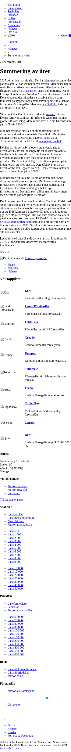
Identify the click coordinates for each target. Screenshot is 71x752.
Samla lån (13, 607)
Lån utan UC (15, 514)
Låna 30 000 (15, 581)
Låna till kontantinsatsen (22, 669)
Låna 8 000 (14, 558)
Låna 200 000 (16, 640)
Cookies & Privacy (9, 748)
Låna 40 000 (15, 585)
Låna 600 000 (16, 654)
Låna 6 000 (14, 551)
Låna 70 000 (15, 620)
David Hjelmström (36, 258)
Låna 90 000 (15, 627)
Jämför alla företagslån (21, 691)
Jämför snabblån (17, 486)
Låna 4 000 (14, 544)
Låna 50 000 (15, 588)
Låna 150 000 (16, 637)
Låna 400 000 (16, 647)
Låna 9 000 (14, 561)
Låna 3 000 (14, 541)
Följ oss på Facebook (20, 735)
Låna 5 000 (14, 548)
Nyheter (12, 28)
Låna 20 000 (15, 575)
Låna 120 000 (16, 633)
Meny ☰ (66, 35)
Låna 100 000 (16, 630)
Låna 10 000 (15, 568)
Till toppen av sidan (11, 499)
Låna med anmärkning (21, 517)
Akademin (14, 25)
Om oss (12, 32)
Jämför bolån (15, 676)
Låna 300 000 (16, 644)
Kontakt (12, 728)
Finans (12, 264)
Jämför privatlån (17, 489)
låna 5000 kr (49, 104)
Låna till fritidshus (18, 672)
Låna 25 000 (15, 578)
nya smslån (42, 83)
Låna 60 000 (15, 616)
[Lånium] (14, 4)
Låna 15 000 (15, 571)
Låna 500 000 (16, 651)
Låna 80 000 (15, 623)
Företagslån (14, 21)
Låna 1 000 (14, 534)
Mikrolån (13, 268)
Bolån (11, 18)
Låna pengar (15, 8)
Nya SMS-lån (16, 521)
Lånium (12, 41)
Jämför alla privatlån (20, 610)
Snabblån (13, 11)
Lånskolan (14, 493)
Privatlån (13, 14)
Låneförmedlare (17, 603)
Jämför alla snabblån (20, 524)
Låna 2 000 (14, 537)
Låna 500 (13, 531)
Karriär (12, 732)
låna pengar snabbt (50, 141)
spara (47, 137)
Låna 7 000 (14, 554)
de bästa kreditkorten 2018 (16, 221)
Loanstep (31, 90)
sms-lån (50, 114)
